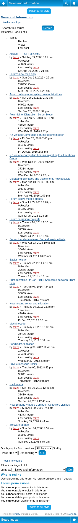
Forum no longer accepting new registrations (36, 94)
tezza (16, 57)
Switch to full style (39, 10)
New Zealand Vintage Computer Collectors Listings (40, 404)
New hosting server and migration (29, 303)
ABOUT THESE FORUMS (25, 54)
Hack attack (16, 384)
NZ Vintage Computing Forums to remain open (37, 134)
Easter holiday (18, 259)
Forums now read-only (23, 74)
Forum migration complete (25, 219)
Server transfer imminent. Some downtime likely (37, 239)
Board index (9, 519)
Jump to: (6, 469)
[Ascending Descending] (32, 452)
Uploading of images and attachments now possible (40, 178)
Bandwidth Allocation (22, 343)
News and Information (24, 3)
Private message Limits (23, 364)
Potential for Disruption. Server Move (31, 114)
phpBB (16, 514)
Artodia (72, 514)
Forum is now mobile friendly (26, 198)
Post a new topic (12, 22)
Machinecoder (18, 323)
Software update (19, 424)
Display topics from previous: (18, 448)
